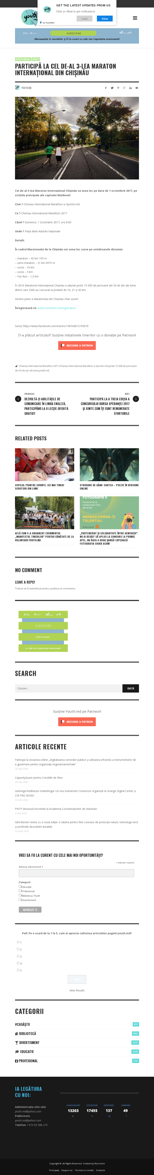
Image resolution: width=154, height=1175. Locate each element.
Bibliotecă (27, 1033)
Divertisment (23, 59)
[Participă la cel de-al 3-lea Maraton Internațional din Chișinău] (77, 138)
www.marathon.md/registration (57, 308)
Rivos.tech (99, 1163)
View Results (77, 990)
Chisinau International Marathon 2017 (39, 366)
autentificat (35, 588)
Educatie (26, 1051)
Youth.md (26, 88)
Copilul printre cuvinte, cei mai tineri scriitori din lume (39, 486)
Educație (26, 886)
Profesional (28, 891)
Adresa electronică (31, 867)
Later (85, 18)
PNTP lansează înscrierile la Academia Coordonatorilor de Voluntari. (56, 809)
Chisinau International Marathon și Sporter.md (83, 366)
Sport (36, 59)
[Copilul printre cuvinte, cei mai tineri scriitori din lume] (39, 464)
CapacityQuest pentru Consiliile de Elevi (39, 777)
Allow (105, 18)
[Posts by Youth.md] (17, 88)
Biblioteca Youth (30, 895)
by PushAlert (48, 22)
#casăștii (22, 1024)
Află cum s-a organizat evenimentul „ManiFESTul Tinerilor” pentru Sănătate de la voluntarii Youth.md (44, 536)
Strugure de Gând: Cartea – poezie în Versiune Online (109, 486)
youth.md (44, 370)
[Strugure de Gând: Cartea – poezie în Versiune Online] (103, 464)
